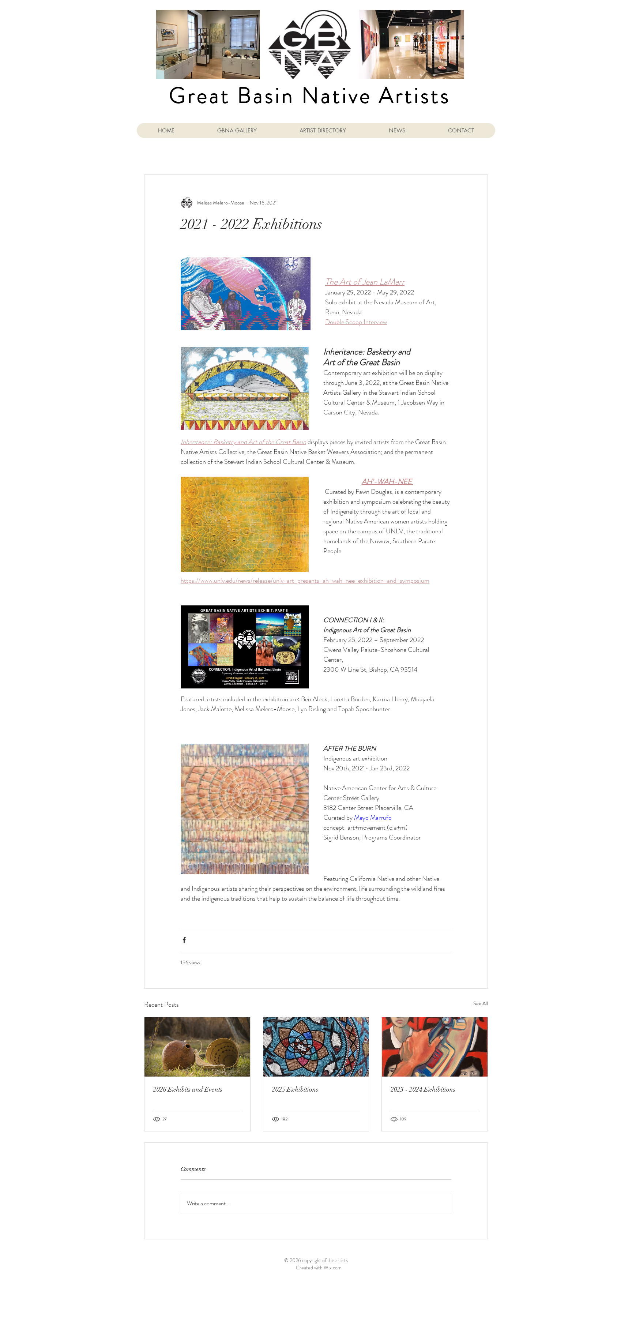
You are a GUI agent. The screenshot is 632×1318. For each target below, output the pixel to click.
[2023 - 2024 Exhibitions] (435, 1047)
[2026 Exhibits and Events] (197, 1047)
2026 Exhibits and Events (187, 1089)
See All (480, 1003)
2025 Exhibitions (295, 1089)
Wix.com (333, 1267)
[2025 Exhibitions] (316, 1047)
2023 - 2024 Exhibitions (423, 1089)
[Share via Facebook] (184, 939)
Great (199, 95)
